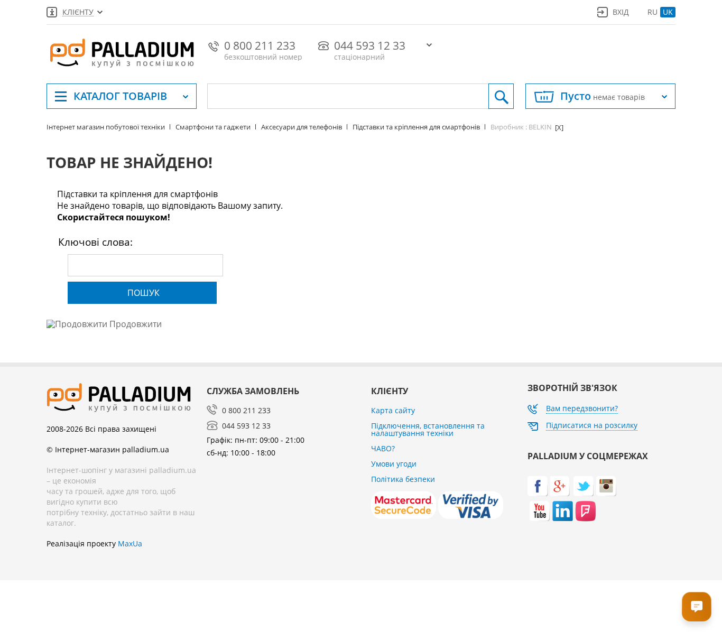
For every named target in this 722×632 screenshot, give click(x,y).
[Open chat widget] (696, 606)
